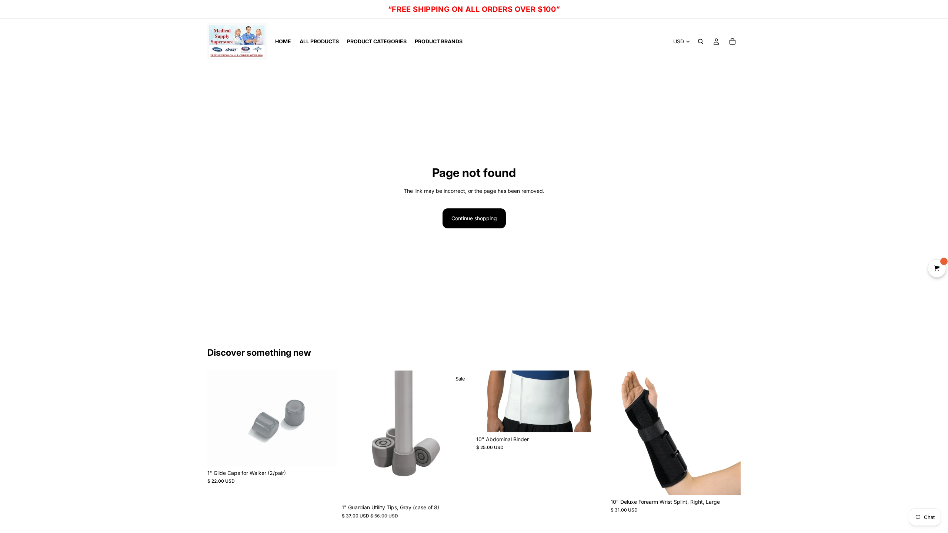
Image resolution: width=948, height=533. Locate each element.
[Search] (700, 41)
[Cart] (732, 41)
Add (332, 454)
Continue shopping (474, 218)
